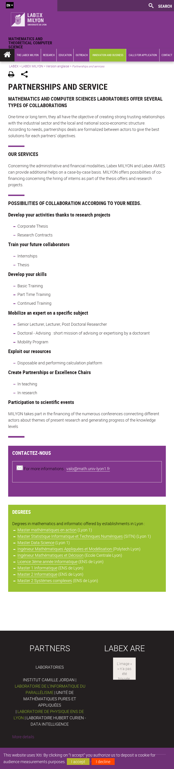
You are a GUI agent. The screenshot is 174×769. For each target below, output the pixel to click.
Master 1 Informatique (37, 568)
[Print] (12, 75)
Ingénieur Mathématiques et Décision (50, 555)
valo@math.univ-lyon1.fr (88, 468)
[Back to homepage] (28, 18)
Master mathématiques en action (47, 530)
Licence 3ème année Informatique (47, 561)
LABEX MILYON (32, 66)
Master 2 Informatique (37, 574)
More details (23, 736)
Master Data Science (35, 542)
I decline (103, 761)
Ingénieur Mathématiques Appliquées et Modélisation (65, 549)
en (8, 5)
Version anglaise (57, 66)
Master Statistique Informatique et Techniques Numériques (70, 536)
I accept (78, 761)
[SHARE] (26, 75)
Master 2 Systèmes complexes (44, 580)
